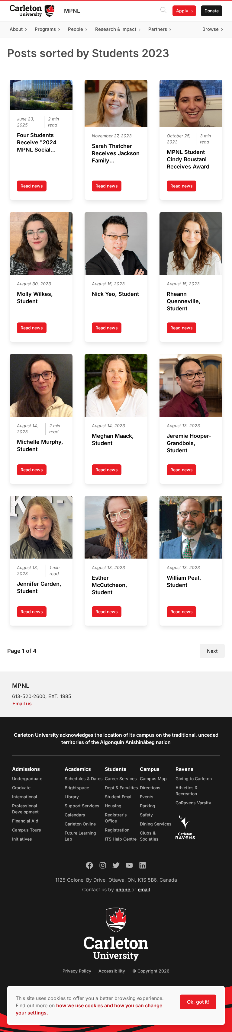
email (144, 889)
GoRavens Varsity (193, 802)
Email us (22, 703)
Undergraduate (27, 778)
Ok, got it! (198, 1002)
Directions (150, 787)
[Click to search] (163, 10)
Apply (182, 10)
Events (146, 796)
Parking (147, 805)
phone (123, 889)
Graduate (21, 787)
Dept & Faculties (121, 787)
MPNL (72, 11)
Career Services (121, 778)
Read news (34, 187)
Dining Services (156, 823)
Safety (146, 814)
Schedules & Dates (84, 778)
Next (212, 651)
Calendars (75, 814)
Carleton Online (80, 823)
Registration (117, 829)
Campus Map (153, 778)
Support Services (82, 805)
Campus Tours (26, 829)
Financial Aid (25, 820)
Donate (212, 10)
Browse (210, 29)
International (24, 796)
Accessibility (111, 970)
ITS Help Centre (121, 838)
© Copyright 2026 (150, 970)
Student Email (119, 796)
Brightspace (77, 787)
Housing (113, 805)
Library (72, 796)
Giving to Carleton (194, 778)
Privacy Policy (77, 970)
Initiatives (22, 838)
